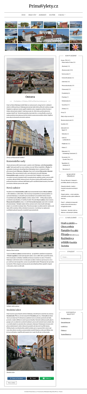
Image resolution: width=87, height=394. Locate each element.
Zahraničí (42, 15)
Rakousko (64, 151)
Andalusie (65, 165)
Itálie (63, 137)
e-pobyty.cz (64, 326)
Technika (65, 245)
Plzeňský (64, 97)
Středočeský (65, 101)
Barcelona (65, 169)
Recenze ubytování (66, 120)
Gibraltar (64, 134)
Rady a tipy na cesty (66, 116)
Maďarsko (64, 143)
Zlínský (64, 108)
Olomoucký (65, 89)
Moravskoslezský (67, 85)
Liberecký (64, 81)
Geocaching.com (65, 322)
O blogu (61, 15)
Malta (63, 147)
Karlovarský (65, 74)
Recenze (77, 234)
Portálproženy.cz (66, 318)
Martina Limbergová (40, 101)
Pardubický (65, 93)
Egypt (63, 130)
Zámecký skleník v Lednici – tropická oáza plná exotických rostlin (69, 188)
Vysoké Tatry (66, 159)
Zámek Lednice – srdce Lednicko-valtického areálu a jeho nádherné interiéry (70, 196)
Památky (65, 230)
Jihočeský (64, 66)
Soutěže (52, 15)
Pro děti (74, 230)
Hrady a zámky (68, 223)
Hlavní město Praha (67, 62)
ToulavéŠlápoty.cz (66, 334)
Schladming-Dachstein (69, 153)
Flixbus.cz (63, 330)
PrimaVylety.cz (43, 6)
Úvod (23, 15)
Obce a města (11, 382)
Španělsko (64, 163)
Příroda (65, 234)
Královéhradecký (66, 78)
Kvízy (62, 112)
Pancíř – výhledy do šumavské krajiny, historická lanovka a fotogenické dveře (69, 204)
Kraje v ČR (32, 15)
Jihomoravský (65, 70)
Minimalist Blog (48, 391)
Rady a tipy (72, 234)
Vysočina (64, 105)
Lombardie (66, 139)
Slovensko (65, 157)
